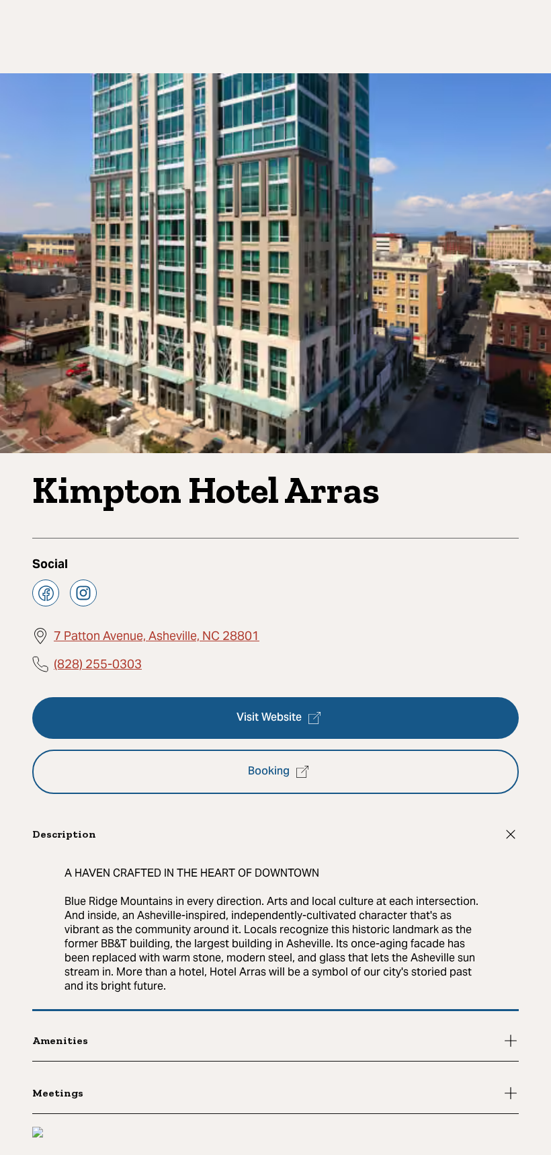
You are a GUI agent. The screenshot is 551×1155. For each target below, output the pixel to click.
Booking (269, 771)
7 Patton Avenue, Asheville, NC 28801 (156, 635)
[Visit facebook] (45, 593)
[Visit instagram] (83, 593)
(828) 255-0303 (98, 664)
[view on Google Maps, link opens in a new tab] (37, 1134)
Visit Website (269, 718)
